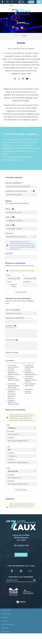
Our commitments (8, 624)
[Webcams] (28, 2)
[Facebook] (2, 2)
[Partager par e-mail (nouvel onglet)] (27, 79)
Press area (5, 631)
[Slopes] (33, 2)
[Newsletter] (12, 2)
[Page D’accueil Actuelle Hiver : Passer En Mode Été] (21, 2)
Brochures (5, 628)
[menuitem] (21, 12)
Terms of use (6, 610)
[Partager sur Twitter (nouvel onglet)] (19, 79)
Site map (5, 617)
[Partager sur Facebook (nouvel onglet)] (15, 79)
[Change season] (22, 2)
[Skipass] (39, 2)
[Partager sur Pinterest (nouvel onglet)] (23, 79)
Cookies (4, 621)
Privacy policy (7, 613)
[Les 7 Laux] (21, 530)
